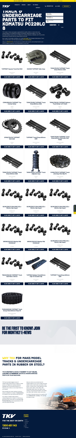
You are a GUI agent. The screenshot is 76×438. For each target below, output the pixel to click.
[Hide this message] (74, 1)
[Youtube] (7, 428)
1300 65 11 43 (10, 41)
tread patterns (20, 392)
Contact (26, 427)
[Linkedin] (3, 428)
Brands (26, 423)
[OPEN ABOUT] (31, 4)
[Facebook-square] (5, 428)
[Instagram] (9, 428)
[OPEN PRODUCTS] (20, 4)
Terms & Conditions (26, 436)
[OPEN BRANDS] (26, 4)
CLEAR (62, 27)
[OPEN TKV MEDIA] (38, 4)
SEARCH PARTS (53, 25)
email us (38, 395)
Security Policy (18, 436)
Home (26, 419)
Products (27, 421)
